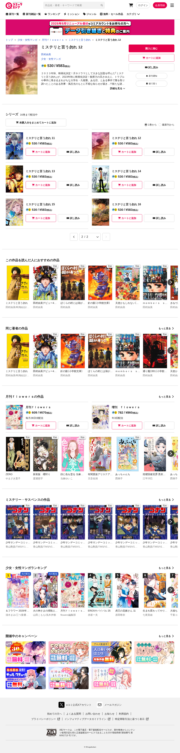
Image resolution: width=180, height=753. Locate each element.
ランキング (54, 14)
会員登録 (160, 5)
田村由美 (46, 54)
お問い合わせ (92, 713)
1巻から (152, 124)
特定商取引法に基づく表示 (132, 719)
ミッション (73, 14)
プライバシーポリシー (45, 719)
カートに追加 (153, 57)
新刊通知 (153, 76)
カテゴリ (131, 14)
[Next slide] (170, 282)
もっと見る (165, 328)
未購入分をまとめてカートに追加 (37, 122)
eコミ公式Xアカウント (76, 705)
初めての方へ (54, 713)
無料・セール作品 (113, 14)
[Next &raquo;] (106, 237)
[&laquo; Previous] (74, 237)
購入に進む (151, 48)
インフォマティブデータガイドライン (85, 719)
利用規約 (124, 713)
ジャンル (91, 14)
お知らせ (109, 713)
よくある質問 (73, 713)
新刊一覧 (14, 14)
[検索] (102, 5)
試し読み (153, 67)
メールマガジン (113, 704)
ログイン (143, 5)
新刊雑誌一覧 (33, 14)
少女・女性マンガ (51, 59)
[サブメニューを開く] (172, 5)
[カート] (131, 5)
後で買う (153, 83)
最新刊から (168, 124)
